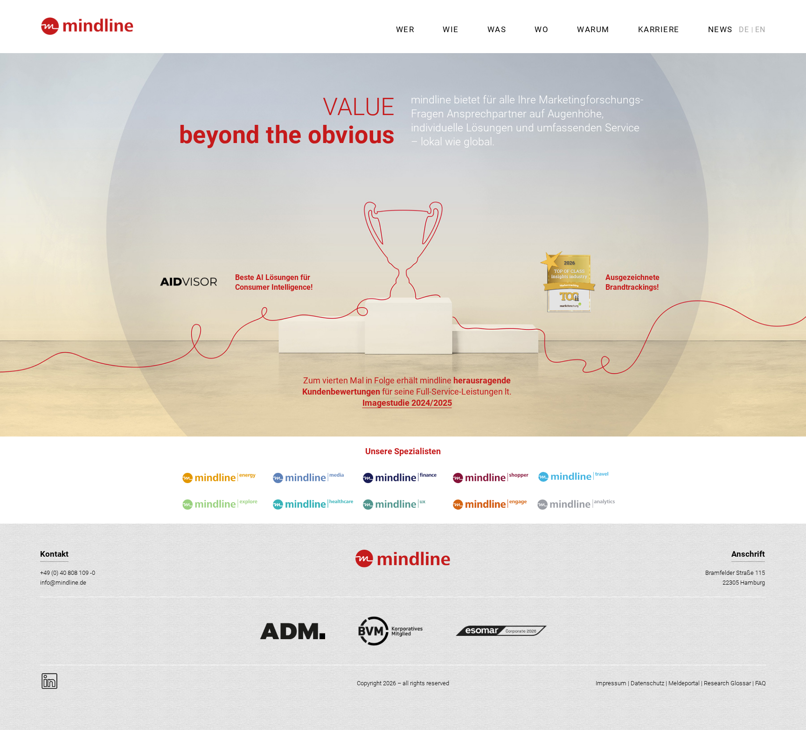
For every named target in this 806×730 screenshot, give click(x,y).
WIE (451, 29)
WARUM (593, 29)
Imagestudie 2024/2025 (407, 403)
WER (405, 29)
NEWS (720, 29)
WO (542, 29)
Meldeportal (684, 683)
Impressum (611, 683)
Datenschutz (647, 683)
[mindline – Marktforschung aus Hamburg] (86, 49)
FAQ (760, 683)
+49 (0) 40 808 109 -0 (67, 572)
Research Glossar (727, 683)
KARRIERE (659, 29)
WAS (497, 29)
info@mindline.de (63, 582)
